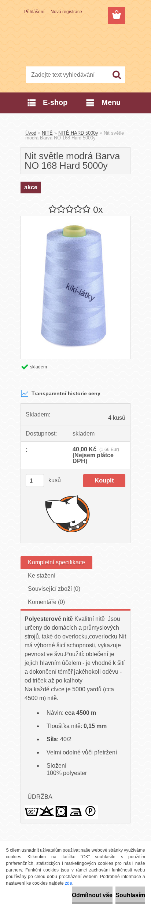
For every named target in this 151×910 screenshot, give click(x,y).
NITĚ (47, 133)
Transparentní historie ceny (66, 393)
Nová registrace (66, 11)
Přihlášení (34, 11)
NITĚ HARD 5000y (78, 133)
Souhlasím (130, 895)
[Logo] (75, 43)
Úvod (30, 133)
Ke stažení (41, 575)
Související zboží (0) (54, 589)
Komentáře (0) (46, 602)
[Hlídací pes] (68, 513)
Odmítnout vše (92, 895)
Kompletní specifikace (56, 562)
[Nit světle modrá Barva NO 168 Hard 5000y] (75, 219)
